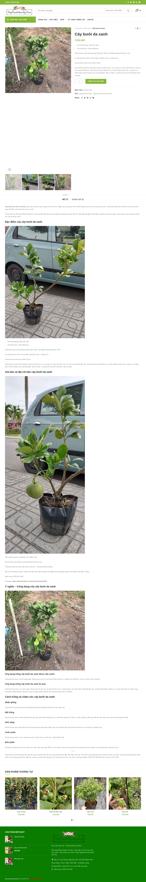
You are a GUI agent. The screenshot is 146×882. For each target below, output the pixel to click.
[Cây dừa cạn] (8, 861)
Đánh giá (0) (78, 199)
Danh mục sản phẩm (114, 10)
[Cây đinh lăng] (8, 839)
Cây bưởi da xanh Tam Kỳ (102, 93)
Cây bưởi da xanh (85, 93)
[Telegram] (139, 2)
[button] (35, 781)
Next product (140, 28)
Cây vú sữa (21, 812)
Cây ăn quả (87, 28)
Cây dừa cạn (18, 859)
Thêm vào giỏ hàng (96, 81)
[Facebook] (128, 2)
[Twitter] (130, 2)
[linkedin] (136, 2)
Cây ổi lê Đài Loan (55, 812)
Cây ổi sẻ (90, 812)
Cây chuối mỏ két (20, 848)
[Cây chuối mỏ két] (8, 850)
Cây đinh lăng (19, 837)
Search (128, 10)
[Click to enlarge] (9, 169)
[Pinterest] (133, 2)
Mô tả (65, 199)
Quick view (35, 786)
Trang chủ (78, 28)
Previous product (135, 28)
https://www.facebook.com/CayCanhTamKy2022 (29, 581)
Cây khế (125, 812)
